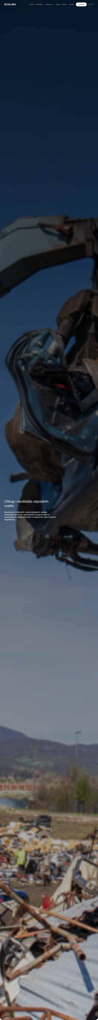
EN (93, 4)
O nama (31, 4)
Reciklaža (39, 4)
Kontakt (71, 4)
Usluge (58, 4)
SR (90, 4)
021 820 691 (81, 4)
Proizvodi (49, 4)
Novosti (64, 4)
